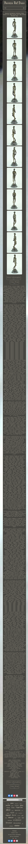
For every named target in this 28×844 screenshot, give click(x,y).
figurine (19, 807)
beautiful (18, 815)
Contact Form (14, 832)
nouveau (10, 820)
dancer (10, 817)
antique (11, 826)
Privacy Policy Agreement (14, 834)
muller (19, 817)
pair (12, 810)
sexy (6, 817)
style (12, 812)
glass (21, 805)
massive (17, 810)
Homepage (14, 830)
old (22, 810)
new (12, 803)
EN (13, 838)
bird (23, 817)
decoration (17, 823)
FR (15, 838)
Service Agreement (14, 836)
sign (8, 803)
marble (8, 805)
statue (16, 825)
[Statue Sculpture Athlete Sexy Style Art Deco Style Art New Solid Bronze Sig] (14, 28)
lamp (13, 807)
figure (21, 803)
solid (22, 815)
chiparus (16, 803)
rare (16, 813)
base (12, 805)
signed (8, 815)
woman (17, 805)
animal (8, 813)
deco (8, 810)
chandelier (20, 813)
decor (14, 815)
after (22, 823)
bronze (9, 822)
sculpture (17, 820)
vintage (8, 807)
